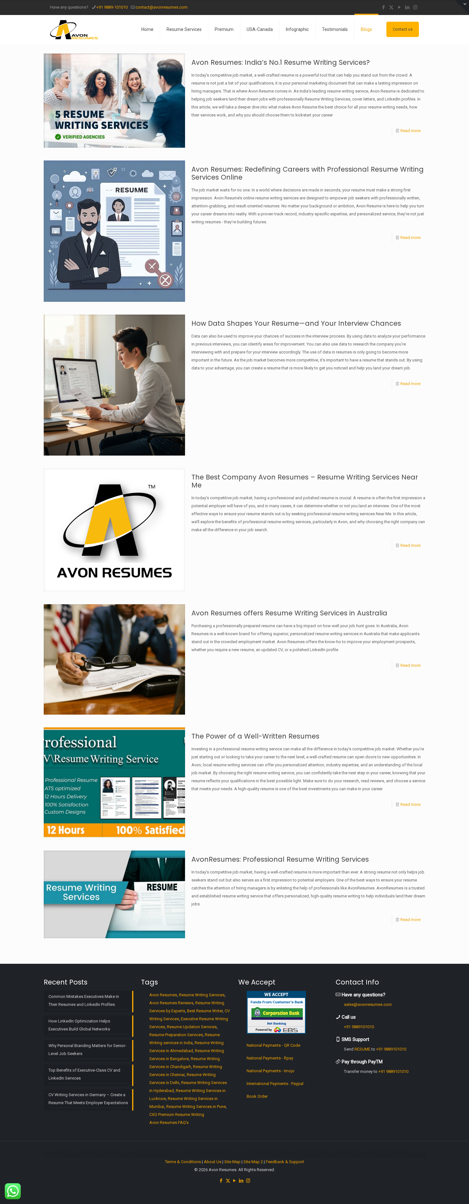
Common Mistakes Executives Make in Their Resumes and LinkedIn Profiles (83, 1000)
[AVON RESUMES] (74, 29)
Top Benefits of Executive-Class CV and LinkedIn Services (84, 1074)
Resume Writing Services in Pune (196, 1106)
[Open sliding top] (462, 7)
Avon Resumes (163, 994)
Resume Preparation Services (176, 1034)
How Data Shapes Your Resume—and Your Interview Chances (296, 323)
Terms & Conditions (183, 1161)
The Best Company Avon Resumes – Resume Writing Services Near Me (304, 481)
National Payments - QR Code (273, 1045)
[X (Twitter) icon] (391, 7)
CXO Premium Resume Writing (176, 1114)
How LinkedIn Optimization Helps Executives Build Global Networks (79, 1025)
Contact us (403, 29)
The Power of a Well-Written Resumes (255, 736)
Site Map (232, 1161)
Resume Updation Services (192, 1026)
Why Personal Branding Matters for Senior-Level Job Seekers (87, 1049)
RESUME (362, 1049)
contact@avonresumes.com (162, 7)
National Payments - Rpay (270, 1058)
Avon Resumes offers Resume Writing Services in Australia (289, 613)
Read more (410, 130)
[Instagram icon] (415, 7)
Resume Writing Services (202, 994)
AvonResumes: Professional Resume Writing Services (280, 859)
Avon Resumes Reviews (171, 1002)
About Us (212, 1161)
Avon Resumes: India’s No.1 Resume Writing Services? (280, 62)
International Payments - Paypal (275, 1083)
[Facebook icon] (383, 7)
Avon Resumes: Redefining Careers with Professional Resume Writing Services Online (307, 173)
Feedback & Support (285, 1161)
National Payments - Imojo (270, 1070)
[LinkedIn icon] (407, 7)
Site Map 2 (253, 1161)
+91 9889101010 (359, 1026)
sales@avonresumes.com (368, 1004)
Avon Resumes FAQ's (169, 1122)
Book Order (257, 1096)
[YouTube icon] (399, 7)
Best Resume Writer (205, 1010)
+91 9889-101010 (112, 7)
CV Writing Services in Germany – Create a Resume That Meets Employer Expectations (88, 1098)
